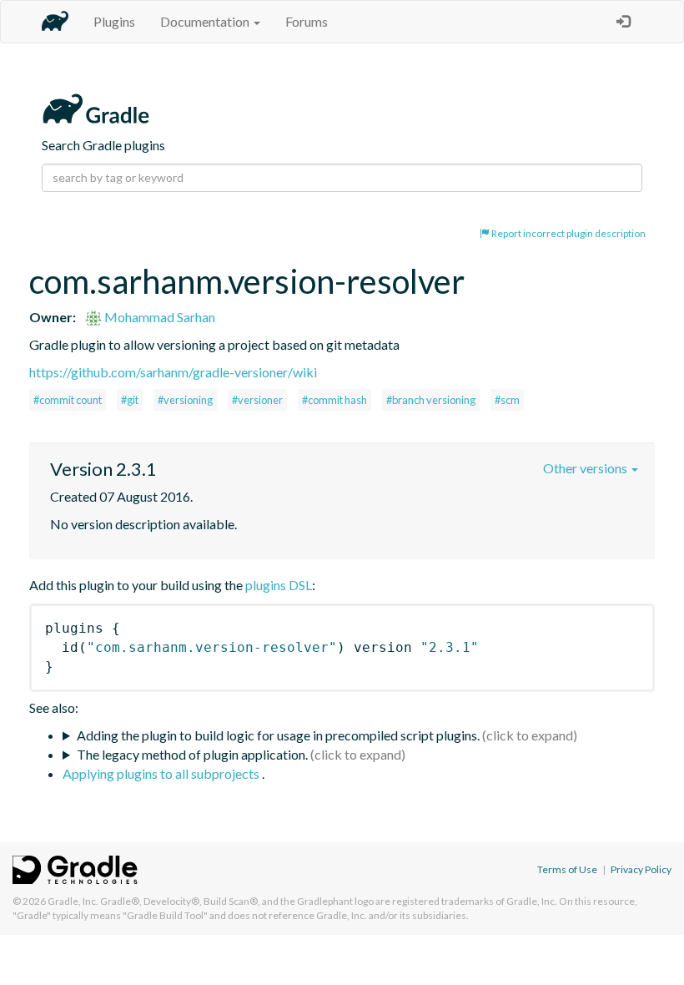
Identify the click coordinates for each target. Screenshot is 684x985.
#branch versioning (430, 400)
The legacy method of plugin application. (192, 754)
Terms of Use (567, 869)
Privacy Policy (641, 869)
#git (129, 400)
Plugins (114, 21)
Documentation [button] (206, 21)
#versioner (257, 400)
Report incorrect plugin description (568, 233)
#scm (507, 400)
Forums (306, 21)
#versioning (185, 400)
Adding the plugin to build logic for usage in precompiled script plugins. (278, 735)
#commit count (67, 400)
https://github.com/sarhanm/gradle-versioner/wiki (173, 372)
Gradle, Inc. (73, 901)
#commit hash (334, 400)
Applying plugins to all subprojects (162, 773)
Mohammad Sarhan (158, 317)
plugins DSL (278, 585)
